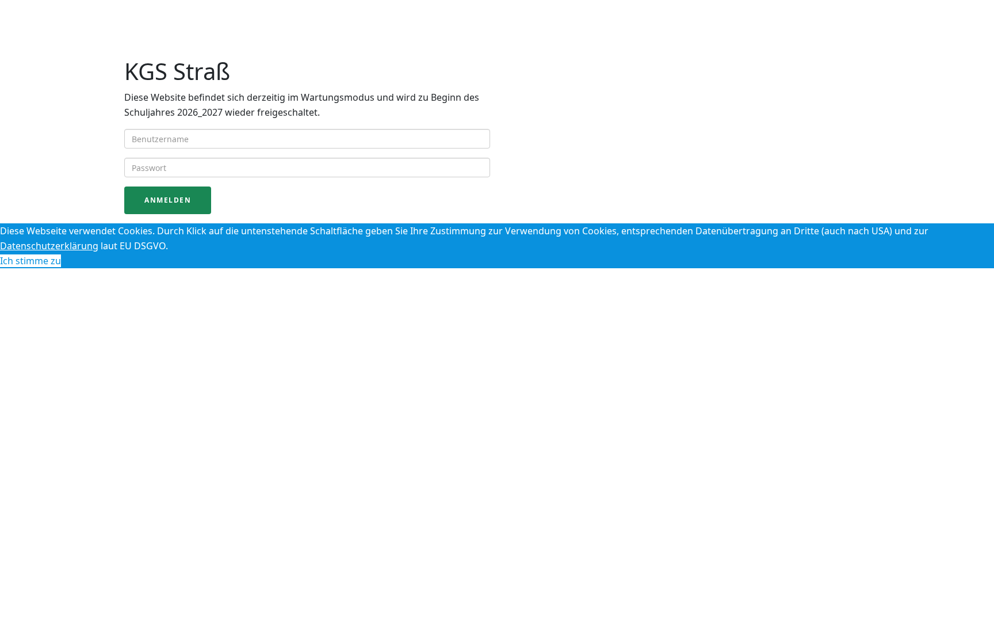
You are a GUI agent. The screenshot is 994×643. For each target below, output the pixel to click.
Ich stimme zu (30, 260)
